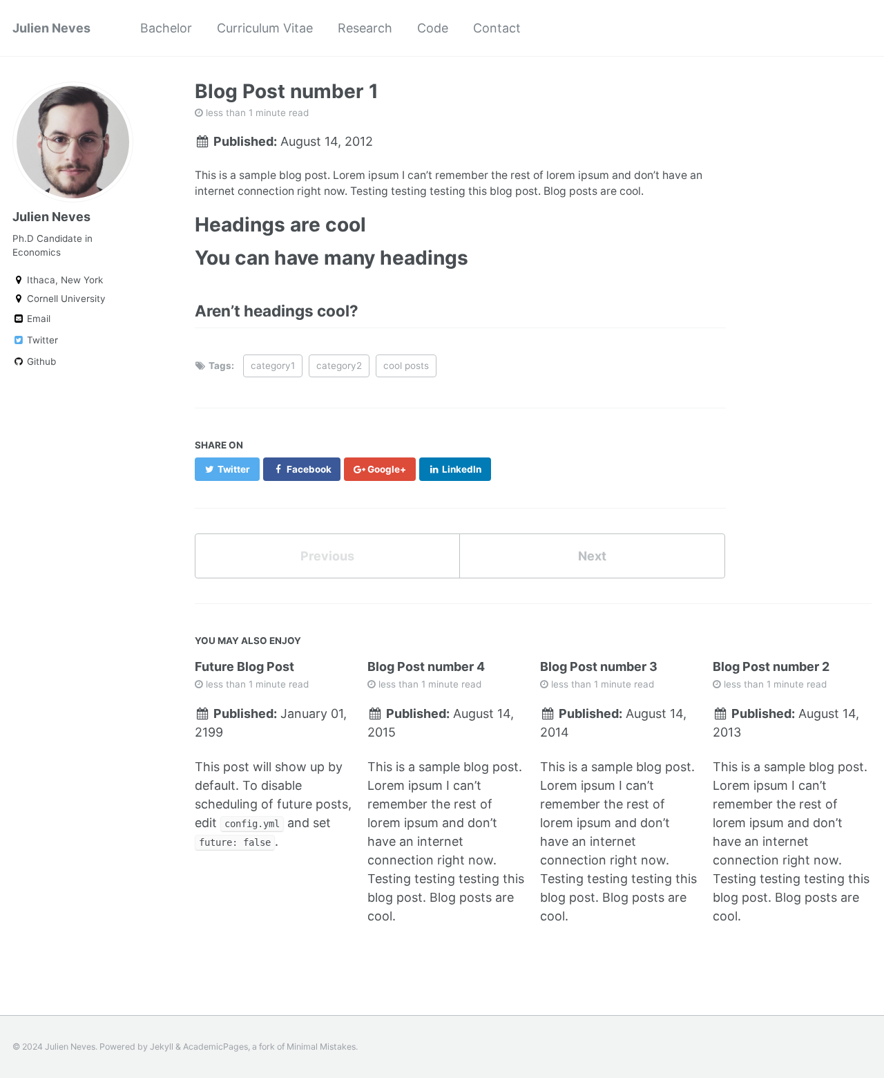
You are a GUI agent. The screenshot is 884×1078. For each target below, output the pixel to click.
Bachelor (166, 28)
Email (37, 318)
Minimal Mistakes (321, 1046)
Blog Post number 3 (598, 666)
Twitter (41, 340)
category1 (273, 365)
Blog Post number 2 (771, 666)
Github (40, 361)
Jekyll (161, 1046)
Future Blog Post (244, 666)
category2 (339, 365)
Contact (497, 28)
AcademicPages (215, 1046)
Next (592, 556)
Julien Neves (51, 28)
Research (365, 28)
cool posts (406, 365)
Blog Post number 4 (426, 666)
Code (432, 28)
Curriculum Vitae (265, 28)
